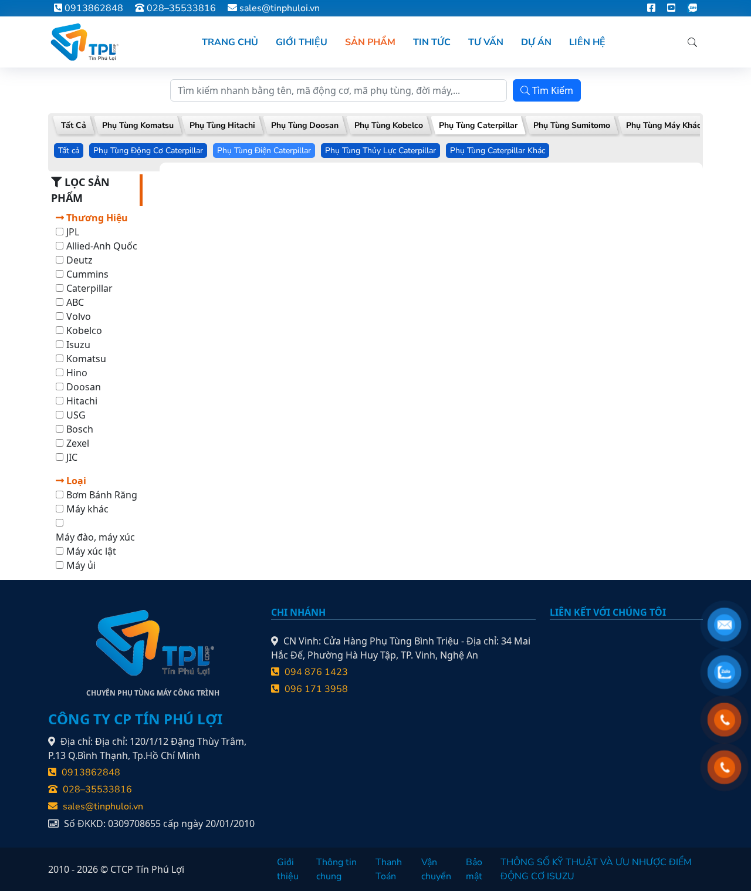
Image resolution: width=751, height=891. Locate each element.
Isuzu (78, 344)
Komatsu (86, 358)
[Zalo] (692, 8)
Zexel (77, 443)
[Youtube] (671, 8)
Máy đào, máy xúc (95, 537)
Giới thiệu (288, 869)
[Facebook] (651, 8)
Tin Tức (432, 42)
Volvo (78, 316)
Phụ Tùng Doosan (305, 125)
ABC (75, 302)
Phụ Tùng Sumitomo (571, 125)
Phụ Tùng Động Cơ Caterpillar (148, 150)
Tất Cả (73, 125)
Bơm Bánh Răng (101, 494)
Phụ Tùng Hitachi (222, 125)
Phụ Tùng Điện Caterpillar (264, 150)
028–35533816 (180, 8)
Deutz (79, 260)
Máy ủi (81, 565)
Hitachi (81, 400)
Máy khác (87, 508)
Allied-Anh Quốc (101, 245)
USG (76, 415)
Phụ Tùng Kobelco (388, 125)
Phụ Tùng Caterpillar (478, 125)
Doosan (83, 386)
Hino (76, 372)
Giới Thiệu (301, 42)
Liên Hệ (587, 42)
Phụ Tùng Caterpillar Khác (497, 150)
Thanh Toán (389, 869)
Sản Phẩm (370, 42)
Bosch (79, 429)
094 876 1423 (315, 672)
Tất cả (68, 150)
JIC (71, 457)
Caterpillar (89, 288)
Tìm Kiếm (551, 90)
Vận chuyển (436, 869)
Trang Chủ (230, 42)
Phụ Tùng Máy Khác (663, 125)
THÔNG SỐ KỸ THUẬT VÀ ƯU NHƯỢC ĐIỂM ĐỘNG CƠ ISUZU (596, 869)
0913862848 (92, 8)
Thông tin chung (336, 869)
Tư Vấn (485, 42)
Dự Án (536, 42)
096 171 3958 (315, 689)
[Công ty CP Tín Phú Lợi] (83, 42)
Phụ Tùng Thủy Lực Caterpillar (380, 150)
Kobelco (84, 330)
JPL (72, 231)
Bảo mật (474, 869)
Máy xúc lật (91, 551)
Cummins (87, 274)
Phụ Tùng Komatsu (138, 125)
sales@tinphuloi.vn (279, 8)
